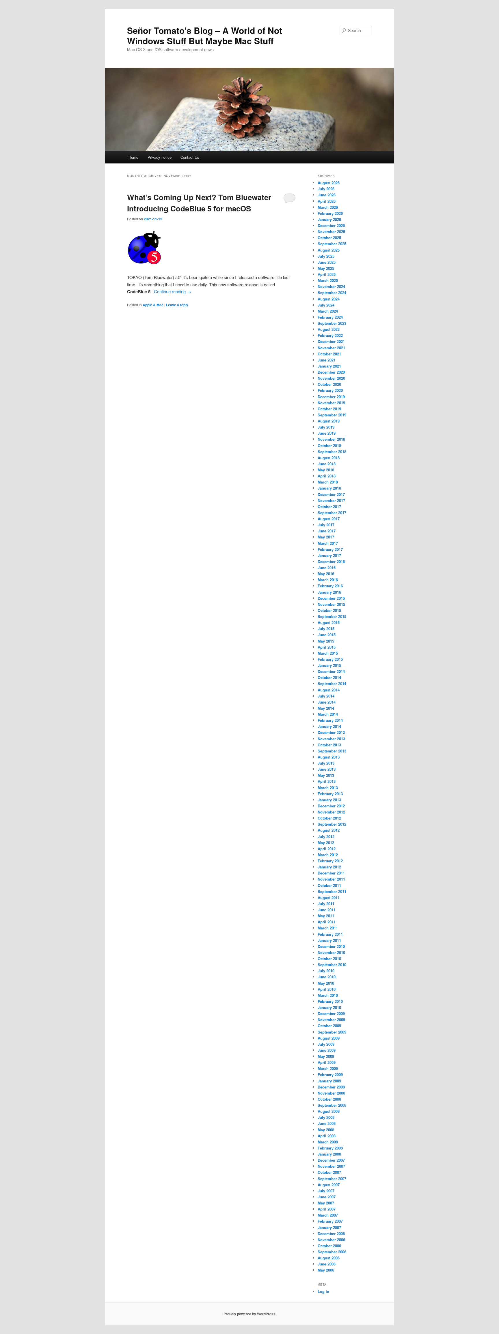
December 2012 (331, 806)
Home (133, 157)
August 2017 (329, 518)
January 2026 (329, 219)
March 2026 (328, 207)
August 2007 (329, 1184)
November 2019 (331, 402)
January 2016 (329, 592)
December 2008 (331, 1087)
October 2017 (329, 506)
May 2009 (326, 1056)
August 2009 (329, 1038)
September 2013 (332, 751)
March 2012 (328, 854)
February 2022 (330, 335)
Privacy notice (160, 157)
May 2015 (326, 641)
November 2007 (331, 1166)
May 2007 (326, 1203)
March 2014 (328, 714)
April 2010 (327, 989)
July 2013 (326, 763)
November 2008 (331, 1093)
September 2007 (332, 1178)
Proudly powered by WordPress (249, 1313)
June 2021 (327, 360)
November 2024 (331, 286)
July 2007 (326, 1190)
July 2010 (326, 970)
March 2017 (328, 543)
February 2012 (330, 860)
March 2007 (328, 1215)
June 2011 (327, 909)
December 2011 (331, 873)
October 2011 (329, 885)
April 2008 (327, 1136)
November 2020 (331, 378)
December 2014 (331, 671)
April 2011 (327, 922)
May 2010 (326, 983)
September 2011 (332, 891)
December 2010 (331, 946)
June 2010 (327, 976)
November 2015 (331, 604)
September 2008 (332, 1105)
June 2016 (327, 567)
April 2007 (327, 1209)
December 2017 (331, 494)
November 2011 (331, 879)
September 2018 (332, 451)
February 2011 (330, 934)
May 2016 (326, 573)
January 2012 (329, 867)
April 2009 (327, 1062)
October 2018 (329, 445)
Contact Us (189, 157)
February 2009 (330, 1074)
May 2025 (326, 268)
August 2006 (329, 1258)
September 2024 (332, 292)
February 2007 (330, 1221)
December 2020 (331, 372)
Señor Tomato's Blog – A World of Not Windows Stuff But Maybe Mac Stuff (204, 35)
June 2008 (327, 1123)
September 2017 (332, 512)
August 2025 (329, 250)
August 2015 (329, 622)
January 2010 (329, 1007)
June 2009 (327, 1050)
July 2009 (326, 1044)
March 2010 (328, 995)
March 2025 (328, 280)
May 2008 (326, 1129)
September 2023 (332, 323)
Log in (323, 1291)
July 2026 (326, 188)
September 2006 (332, 1251)
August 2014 (329, 690)
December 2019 (331, 396)
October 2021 (329, 354)
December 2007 (331, 1160)
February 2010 (330, 1001)
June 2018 (327, 463)
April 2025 (327, 274)
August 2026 (329, 182)
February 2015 (330, 659)
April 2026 (327, 201)
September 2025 (332, 243)
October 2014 (329, 677)
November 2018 (331, 439)
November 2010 (331, 952)
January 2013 (329, 799)
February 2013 (330, 793)
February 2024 (330, 317)
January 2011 (329, 940)
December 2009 (331, 1013)
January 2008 (329, 1154)
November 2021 (331, 347)
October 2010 (329, 958)
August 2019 (329, 421)
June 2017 (327, 531)
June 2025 (327, 262)
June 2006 (327, 1264)
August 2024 (329, 299)
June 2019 (327, 433)
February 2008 (330, 1148)
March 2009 (328, 1068)
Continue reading (172, 291)
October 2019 (329, 409)
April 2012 (327, 848)
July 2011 (326, 903)
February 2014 (330, 720)
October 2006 (329, 1245)
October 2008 (329, 1099)
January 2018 (329, 488)
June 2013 (327, 769)
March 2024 (328, 311)
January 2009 (329, 1081)
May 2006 (326, 1270)
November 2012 (331, 812)
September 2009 (332, 1032)
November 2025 (331, 231)
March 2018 (328, 482)
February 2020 (330, 390)
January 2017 (329, 555)
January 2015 (329, 665)
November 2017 (331, 500)
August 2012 (329, 830)
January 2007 (329, 1227)
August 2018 (329, 457)
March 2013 (328, 787)
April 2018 (327, 476)
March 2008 (328, 1142)
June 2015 (327, 634)
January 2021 (329, 366)
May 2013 (326, 775)
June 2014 (327, 702)
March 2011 (328, 928)
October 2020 (329, 384)
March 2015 (328, 653)
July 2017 (326, 524)
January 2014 (329, 726)
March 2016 (328, 579)
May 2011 (326, 915)
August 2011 (329, 897)
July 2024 (326, 305)
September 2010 (332, 964)
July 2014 (326, 696)
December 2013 (331, 732)
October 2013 (329, 745)
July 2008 (326, 1117)
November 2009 (331, 1019)
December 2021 (331, 341)
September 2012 (332, 824)
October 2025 (329, 237)
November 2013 (331, 738)
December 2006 (331, 1233)
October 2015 (329, 610)
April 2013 (327, 781)
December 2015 (331, 598)
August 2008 (329, 1111)
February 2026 (330, 213)
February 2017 (330, 549)
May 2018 (326, 470)
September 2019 (332, 415)
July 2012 (326, 836)
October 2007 (329, 1172)
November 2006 (331, 1239)
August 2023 (329, 329)
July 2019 (326, 427)
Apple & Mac (153, 304)
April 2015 (327, 647)
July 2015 (326, 628)
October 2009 (329, 1025)
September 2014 (332, 683)
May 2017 (326, 537)
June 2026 (327, 195)
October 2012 (329, 818)
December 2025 (331, 225)
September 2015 (332, 616)
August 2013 (329, 757)
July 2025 (326, 256)
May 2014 (326, 708)
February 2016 (330, 585)
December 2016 (331, 561)
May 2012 (326, 842)
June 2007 (327, 1197)
